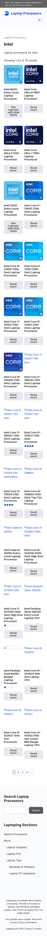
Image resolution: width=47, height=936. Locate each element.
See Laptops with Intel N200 (13, 111)
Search (36, 810)
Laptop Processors (26, 13)
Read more (33, 108)
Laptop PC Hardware (22, 873)
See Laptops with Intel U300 (13, 227)
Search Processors (15, 834)
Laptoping (11, 928)
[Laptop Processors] (7, 13)
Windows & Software (22, 866)
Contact (37, 928)
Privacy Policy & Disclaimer (23, 922)
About (29, 928)
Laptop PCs (14, 853)
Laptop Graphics (17, 847)
